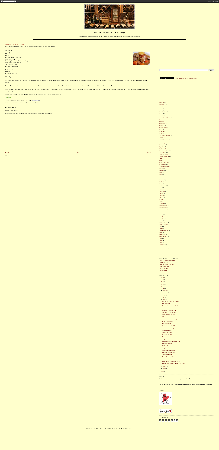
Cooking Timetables (164, 139)
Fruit (160, 158)
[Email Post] (30, 100)
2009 (162, 371)
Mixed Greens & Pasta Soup (168, 314)
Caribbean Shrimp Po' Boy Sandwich (170, 301)
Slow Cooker (22, 102)
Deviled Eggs (162, 143)
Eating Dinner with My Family (166, 264)
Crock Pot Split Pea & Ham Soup (169, 359)
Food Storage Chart (163, 154)
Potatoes (161, 193)
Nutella (161, 183)
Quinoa (161, 199)
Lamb (160, 174)
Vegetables (162, 244)
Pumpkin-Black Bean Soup (168, 337)
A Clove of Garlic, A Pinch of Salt (167, 260)
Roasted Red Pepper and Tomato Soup (171, 341)
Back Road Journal (163, 262)
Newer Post (7, 152)
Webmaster (115, 443)
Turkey (161, 240)
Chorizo (161, 133)
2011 (162, 286)
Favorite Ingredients (164, 151)
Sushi (160, 232)
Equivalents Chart (163, 149)
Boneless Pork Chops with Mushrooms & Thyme (173, 363)
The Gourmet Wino (163, 268)
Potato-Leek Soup (166, 345)
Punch (160, 197)
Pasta (160, 187)
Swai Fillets (162, 234)
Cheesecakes (162, 123)
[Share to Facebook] (37, 100)
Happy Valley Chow (164, 266)
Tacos (160, 238)
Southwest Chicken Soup (168, 328)
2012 (162, 284)
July (164, 297)
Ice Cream (161, 170)
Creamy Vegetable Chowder (168, 350)
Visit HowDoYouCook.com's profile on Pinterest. (186, 78)
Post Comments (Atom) (17, 156)
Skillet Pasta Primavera (167, 308)
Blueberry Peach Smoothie (168, 352)
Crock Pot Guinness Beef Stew (169, 312)
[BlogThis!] (34, 100)
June (164, 299)
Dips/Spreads (162, 145)
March (164, 368)
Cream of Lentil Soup (167, 332)
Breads (161, 114)
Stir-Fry (161, 228)
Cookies (161, 137)
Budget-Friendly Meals (164, 117)
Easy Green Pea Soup (167, 334)
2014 (162, 279)
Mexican (161, 180)
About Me (161, 102)
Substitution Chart (163, 230)
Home (78, 152)
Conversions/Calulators (164, 135)
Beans (160, 108)
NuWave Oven (162, 185)
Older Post (148, 152)
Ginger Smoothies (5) (167, 354)
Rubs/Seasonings (163, 205)
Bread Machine (163, 112)
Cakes (160, 119)
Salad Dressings (163, 207)
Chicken (161, 125)
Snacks (161, 220)
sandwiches (162, 211)
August (164, 295)
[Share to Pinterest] (39, 100)
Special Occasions (163, 224)
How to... (161, 168)
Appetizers (161, 104)
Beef (160, 110)
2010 (162, 288)
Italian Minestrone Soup (167, 321)
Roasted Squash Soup (167, 343)
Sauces (161, 213)
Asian (160, 106)
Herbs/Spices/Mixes (164, 166)
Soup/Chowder (31, 102)
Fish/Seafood (162, 152)
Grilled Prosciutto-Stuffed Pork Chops (171, 361)
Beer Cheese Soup (166, 323)
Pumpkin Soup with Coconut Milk (170, 339)
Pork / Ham (162, 191)
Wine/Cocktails (163, 248)
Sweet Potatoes (162, 236)
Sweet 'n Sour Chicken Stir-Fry (169, 310)
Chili (160, 129)
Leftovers (161, 176)
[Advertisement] (186, 52)
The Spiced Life (163, 270)
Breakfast (161, 115)
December (165, 290)
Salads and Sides (163, 209)
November (165, 292)
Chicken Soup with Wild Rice (169, 325)
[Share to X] (36, 100)
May (164, 366)
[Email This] (32, 100)
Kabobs (161, 172)
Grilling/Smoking (163, 162)
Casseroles (161, 121)
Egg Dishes (162, 147)
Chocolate (161, 131)
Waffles (161, 246)
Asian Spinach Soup (167, 330)
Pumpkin (161, 195)
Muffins (161, 182)
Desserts (161, 141)
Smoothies (161, 219)
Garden (161, 160)
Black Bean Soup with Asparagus (170, 319)
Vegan (160, 242)
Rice (160, 201)
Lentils (161, 178)
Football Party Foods (164, 156)
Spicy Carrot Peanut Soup (168, 348)
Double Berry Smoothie (167, 357)
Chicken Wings (163, 127)
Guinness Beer (14, 102)
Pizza (160, 189)
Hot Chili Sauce (166, 303)
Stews (38, 102)
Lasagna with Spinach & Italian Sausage (171, 305)
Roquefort (161, 203)
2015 (162, 277)
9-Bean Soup (165, 317)
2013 (162, 282)
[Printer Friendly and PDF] (8, 98)
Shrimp (161, 215)
